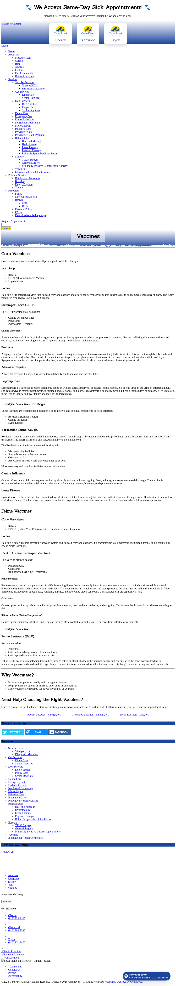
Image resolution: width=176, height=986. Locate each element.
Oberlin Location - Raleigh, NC (44, 714)
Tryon (11, 939)
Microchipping (23, 125)
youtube (12, 887)
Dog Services (22, 100)
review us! (8, 851)
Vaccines (20, 168)
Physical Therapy (31, 150)
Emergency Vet (23, 116)
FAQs (18, 212)
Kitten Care (28, 94)
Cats (24, 202)
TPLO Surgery (30, 159)
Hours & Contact (11, 23)
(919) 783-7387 (16, 930)
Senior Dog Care (31, 110)
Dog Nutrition (29, 104)
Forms (18, 193)
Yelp (10, 884)
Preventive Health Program (30, 134)
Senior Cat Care (30, 97)
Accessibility (15, 975)
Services (12, 79)
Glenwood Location (12, 954)
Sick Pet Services (24, 82)
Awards (19, 66)
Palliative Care (23, 128)
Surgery (19, 156)
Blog (17, 63)
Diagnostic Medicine (33, 88)
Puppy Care (28, 107)
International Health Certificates (32, 172)
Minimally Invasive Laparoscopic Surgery (45, 165)
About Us (13, 54)
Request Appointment (13, 221)
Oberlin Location (11, 951)
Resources (13, 190)
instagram (13, 878)
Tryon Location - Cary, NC (134, 714)
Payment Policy (23, 209)
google (12, 881)
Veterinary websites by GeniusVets (124, 981)
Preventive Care (23, 131)
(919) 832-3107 (16, 918)
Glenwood (14, 927)
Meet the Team (23, 57)
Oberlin (12, 915)
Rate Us (7, 901)
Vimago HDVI (30, 85)
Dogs (25, 206)
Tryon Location (10, 957)
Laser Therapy (30, 147)
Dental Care (21, 113)
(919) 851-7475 (16, 942)
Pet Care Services (17, 175)
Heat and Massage (32, 141)
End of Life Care (24, 119)
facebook (13, 875)
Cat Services (22, 91)
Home (11, 51)
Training (19, 187)
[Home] (22, 869)
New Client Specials (26, 196)
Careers (19, 60)
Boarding (20, 181)
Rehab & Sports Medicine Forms (40, 153)
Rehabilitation (22, 138)
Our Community (24, 73)
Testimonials (15, 966)
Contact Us (14, 969)
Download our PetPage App (30, 215)
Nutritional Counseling (27, 122)
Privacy (12, 972)
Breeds (19, 199)
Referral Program (24, 76)
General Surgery (31, 162)
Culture (19, 70)
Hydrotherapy (29, 144)
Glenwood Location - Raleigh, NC (90, 714)
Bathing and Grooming (27, 178)
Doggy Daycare (23, 184)
